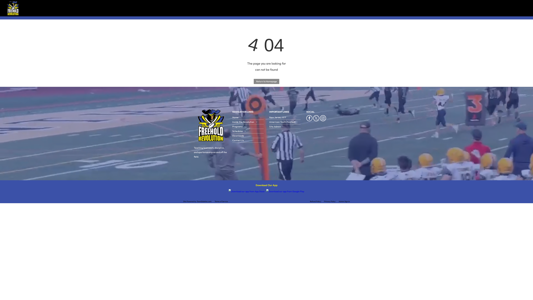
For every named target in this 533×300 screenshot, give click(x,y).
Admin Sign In (344, 201)
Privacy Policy (329, 201)
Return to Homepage (266, 81)
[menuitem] (285, 8)
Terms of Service (221, 201)
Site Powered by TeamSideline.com (197, 201)
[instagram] (323, 118)
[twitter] (316, 118)
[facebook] (309, 118)
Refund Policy (315, 201)
